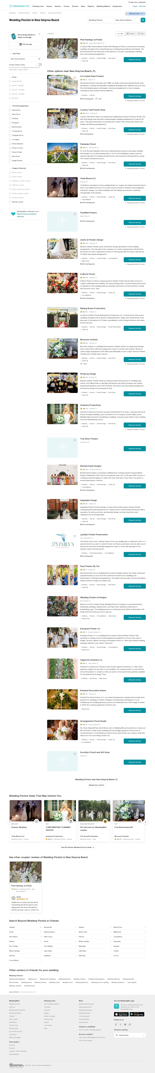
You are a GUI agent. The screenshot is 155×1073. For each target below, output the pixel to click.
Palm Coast (48, 937)
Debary (11, 941)
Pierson (81, 937)
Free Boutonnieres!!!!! (124, 827)
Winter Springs (14, 951)
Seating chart (48, 1019)
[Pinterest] (125, 1024)
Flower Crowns (17, 148)
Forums (67, 6)
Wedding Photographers (17, 979)
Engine (46, 1022)
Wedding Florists (24, 13)
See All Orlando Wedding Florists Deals (76, 847)
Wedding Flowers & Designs (93, 597)
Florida (34, 13)
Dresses (75, 6)
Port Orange (13, 946)
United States (124, 1035)
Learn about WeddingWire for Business (92, 1037)
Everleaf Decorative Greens (93, 690)
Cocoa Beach (14, 960)
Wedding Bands (26, 982)
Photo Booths (13, 982)
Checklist (47, 1007)
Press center (13, 1019)
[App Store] (121, 1016)
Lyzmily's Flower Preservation (94, 534)
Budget (46, 1013)
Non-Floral (16, 156)
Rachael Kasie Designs (90, 466)
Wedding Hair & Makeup (48, 979)
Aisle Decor (16, 110)
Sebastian (117, 941)
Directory (12, 1045)
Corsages (15, 139)
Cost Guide (48, 1025)
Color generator (84, 1016)
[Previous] (9, 822)
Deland (81, 927)
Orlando (43, 13)
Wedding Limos (68, 982)
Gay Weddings (14, 1054)
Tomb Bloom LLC (88, 178)
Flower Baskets (17, 144)
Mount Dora (118, 927)
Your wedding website (51, 1004)
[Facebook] (116, 1024)
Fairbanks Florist (88, 144)
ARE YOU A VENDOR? (138, 2)
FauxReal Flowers (88, 212)
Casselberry (118, 937)
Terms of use (13, 1025)
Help (45, 1028)
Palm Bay (82, 956)
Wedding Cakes (54, 982)
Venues (49, 6)
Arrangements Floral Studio (93, 721)
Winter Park (83, 932)
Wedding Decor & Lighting (100, 982)
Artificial (15, 118)
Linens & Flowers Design (91, 240)
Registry (91, 6)
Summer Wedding (19, 827)
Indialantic (47, 956)
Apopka (116, 946)
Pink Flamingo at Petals (91, 39)
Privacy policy (13, 1028)
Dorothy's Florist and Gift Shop (95, 752)
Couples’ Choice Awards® (17, 1051)
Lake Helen (48, 951)
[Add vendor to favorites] (75, 41)
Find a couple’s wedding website (90, 1030)
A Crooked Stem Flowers (92, 76)
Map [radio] (142, 33)
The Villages (48, 946)
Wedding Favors (29, 986)
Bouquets (15, 123)
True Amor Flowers (89, 439)
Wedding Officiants (113, 979)
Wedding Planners (65, 979)
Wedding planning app (86, 1004)
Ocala (11, 932)
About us (12, 1007)
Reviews (12, 1048)
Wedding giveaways (85, 1010)
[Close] (39, 33)
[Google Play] (137, 1016)
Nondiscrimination (15, 1013)
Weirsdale (82, 946)
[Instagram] (130, 1024)
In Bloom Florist (87, 274)
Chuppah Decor (17, 135)
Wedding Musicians (82, 982)
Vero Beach (13, 937)
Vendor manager (49, 1016)
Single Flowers (17, 161)
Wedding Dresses (40, 982)
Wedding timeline (84, 1013)
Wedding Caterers (80, 979)
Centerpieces (17, 131)
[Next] (145, 822)
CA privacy (12, 1034)
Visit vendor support (85, 1040)
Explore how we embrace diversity (26, 215)
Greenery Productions (90, 405)
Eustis (46, 941)
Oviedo (116, 951)
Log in (135, 6)
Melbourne (117, 932)
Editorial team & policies (17, 1010)
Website (103, 6)
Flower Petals (17, 152)
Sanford (12, 956)
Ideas (83, 6)
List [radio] (122, 33)
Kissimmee (48, 927)
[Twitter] (120, 1024)
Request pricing (135, 60)
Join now (142, 6)
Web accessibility (15, 1037)
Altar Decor (16, 114)
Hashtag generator (85, 1007)
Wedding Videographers (96, 979)
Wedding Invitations (117, 982)
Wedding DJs (32, 979)
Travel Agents (132, 982)
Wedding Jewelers (15, 986)
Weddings (12, 13)
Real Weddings (84, 1019)
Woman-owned (17, 202)
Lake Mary (82, 951)
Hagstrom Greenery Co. (91, 660)
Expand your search (96, 785)
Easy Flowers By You (90, 566)
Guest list (47, 1010)
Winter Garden (84, 941)
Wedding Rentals (128, 979)
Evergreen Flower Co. (90, 628)
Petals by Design (88, 374)
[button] (39, 59)
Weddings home (14, 1004)
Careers (12, 1016)
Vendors (58, 6)
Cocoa (116, 956)
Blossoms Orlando (89, 339)
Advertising (13, 1022)
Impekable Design (88, 500)
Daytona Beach (49, 932)
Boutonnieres (17, 127)
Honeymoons (83, 1022)
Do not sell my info (15, 1031)
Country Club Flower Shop (92, 110)
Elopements (117, 6)
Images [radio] (131, 33)
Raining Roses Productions (92, 308)
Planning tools (38, 6)
